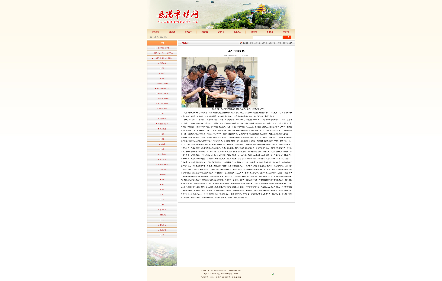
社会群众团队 (163, 108)
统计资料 (163, 230)
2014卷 (279, 43)
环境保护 (163, 174)
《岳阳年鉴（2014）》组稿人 (163, 58)
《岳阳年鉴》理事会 (163, 48)
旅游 (163, 179)
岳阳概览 (172, 32)
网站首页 (155, 32)
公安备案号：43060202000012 (232, 277)
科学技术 (163, 184)
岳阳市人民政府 (163, 93)
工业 (163, 139)
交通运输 (163, 154)
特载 (163, 68)
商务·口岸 (163, 159)
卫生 (163, 200)
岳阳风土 (237, 32)
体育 (163, 205)
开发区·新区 (163, 169)
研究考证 (221, 32)
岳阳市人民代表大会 (163, 88)
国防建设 (163, 119)
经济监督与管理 (163, 124)
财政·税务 (163, 129)
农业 (163, 149)
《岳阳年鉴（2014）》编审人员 (163, 53)
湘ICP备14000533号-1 (216, 277)
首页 (251, 43)
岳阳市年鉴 (271, 43)
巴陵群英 (253, 32)
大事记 (163, 73)
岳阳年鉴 (264, 43)
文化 (163, 194)
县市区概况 (163, 215)
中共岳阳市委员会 (163, 83)
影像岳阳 (270, 32)
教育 (163, 189)
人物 (163, 220)
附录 (163, 235)
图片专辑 (163, 63)
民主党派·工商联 (163, 103)
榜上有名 (163, 225)
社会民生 (163, 210)
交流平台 (286, 32)
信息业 (163, 144)
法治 (163, 114)
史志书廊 (204, 32)
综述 (163, 78)
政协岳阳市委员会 (163, 98)
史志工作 (188, 32)
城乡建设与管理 (163, 164)
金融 (163, 134)
